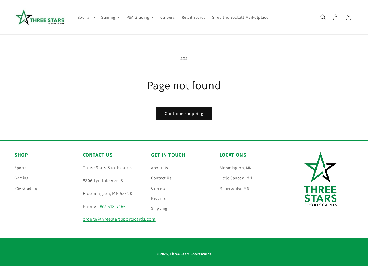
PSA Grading (25, 188)
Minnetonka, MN (234, 188)
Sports (20, 167)
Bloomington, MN (235, 167)
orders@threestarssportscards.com (119, 219)
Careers (158, 188)
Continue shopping (184, 113)
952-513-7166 (111, 206)
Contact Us (161, 177)
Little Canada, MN (235, 177)
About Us (159, 167)
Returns (158, 198)
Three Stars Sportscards (190, 254)
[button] (86, 17)
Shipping (159, 208)
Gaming (21, 177)
